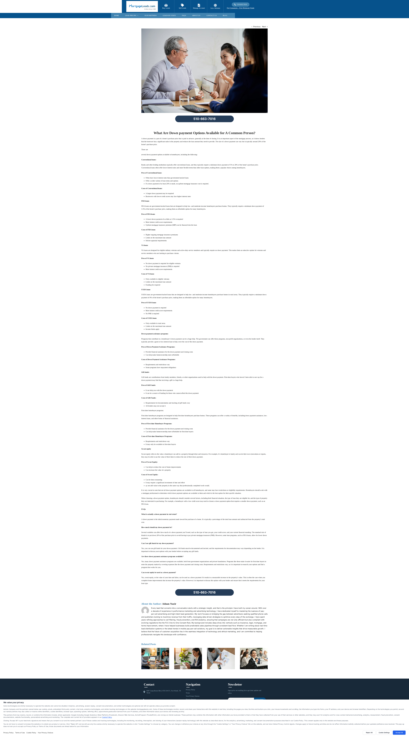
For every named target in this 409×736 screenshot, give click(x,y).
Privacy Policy (8, 733)
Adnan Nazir (169, 604)
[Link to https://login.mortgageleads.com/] (199, 5)
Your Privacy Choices (45, 733)
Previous (256, 27)
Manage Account (199, 8)
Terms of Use (20, 733)
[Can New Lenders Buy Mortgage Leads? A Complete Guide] (155, 649)
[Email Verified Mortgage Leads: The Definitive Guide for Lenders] (188, 649)
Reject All (369, 732)
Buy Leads (166, 8)
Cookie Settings (384, 732)
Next (264, 27)
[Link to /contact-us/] (182, 5)
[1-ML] (142, 4)
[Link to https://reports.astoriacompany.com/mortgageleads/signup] (166, 5)
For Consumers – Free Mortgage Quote (240, 8)
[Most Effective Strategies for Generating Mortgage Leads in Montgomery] (254, 649)
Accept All (399, 732)
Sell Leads (182, 8)
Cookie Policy (107, 717)
